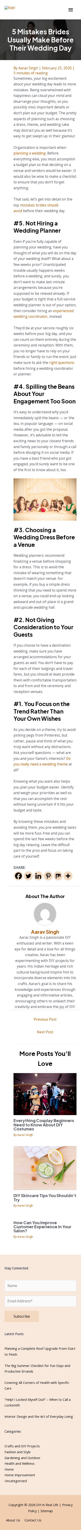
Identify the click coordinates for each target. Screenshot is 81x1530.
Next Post (45, 1031)
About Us (13, 1520)
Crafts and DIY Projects (22, 1446)
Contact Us (33, 1520)
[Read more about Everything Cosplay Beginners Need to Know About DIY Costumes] (45, 1093)
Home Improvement (19, 1475)
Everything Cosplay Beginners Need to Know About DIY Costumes (44, 1124)
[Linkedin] (38, 875)
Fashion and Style (17, 1452)
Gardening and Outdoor (22, 1457)
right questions (61, 362)
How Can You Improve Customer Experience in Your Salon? (42, 1226)
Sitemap (46, 1511)
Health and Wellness (19, 1463)
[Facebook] (18, 875)
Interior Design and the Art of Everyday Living (38, 1416)
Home (9, 1469)
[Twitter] (28, 875)
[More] (67, 875)
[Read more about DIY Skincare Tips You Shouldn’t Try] (45, 1167)
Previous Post (45, 1019)
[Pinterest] (48, 875)
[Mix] (58, 875)
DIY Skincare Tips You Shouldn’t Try (45, 1197)
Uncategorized (15, 1481)
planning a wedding (30, 153)
